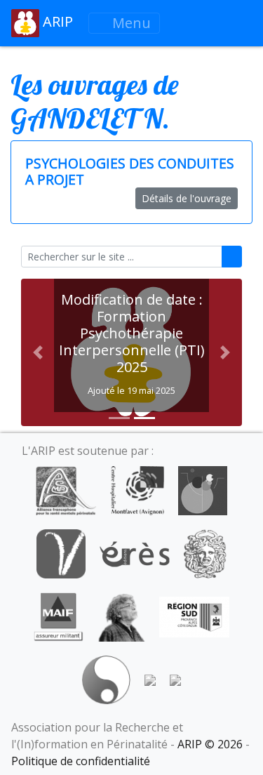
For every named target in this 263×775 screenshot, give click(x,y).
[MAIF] (58, 615)
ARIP (56, 21)
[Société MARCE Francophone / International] (106, 679)
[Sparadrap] (150, 679)
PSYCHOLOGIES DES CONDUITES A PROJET (129, 171)
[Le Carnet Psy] (205, 552)
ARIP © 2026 (210, 744)
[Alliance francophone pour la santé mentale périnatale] (66, 489)
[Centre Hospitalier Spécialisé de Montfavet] (137, 489)
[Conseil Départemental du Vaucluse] (61, 552)
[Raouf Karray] (121, 615)
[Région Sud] (194, 615)
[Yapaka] (175, 679)
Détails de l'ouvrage (186, 198)
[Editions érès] (135, 552)
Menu (130, 22)
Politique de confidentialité (80, 761)
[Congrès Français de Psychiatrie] (202, 489)
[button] (37, 352)
